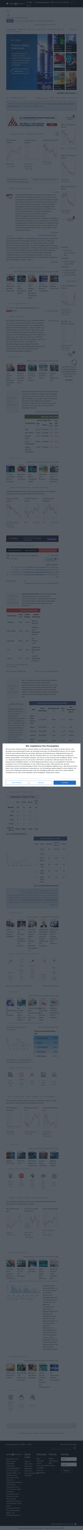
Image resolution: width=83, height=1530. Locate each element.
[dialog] (41, 765)
